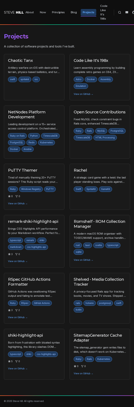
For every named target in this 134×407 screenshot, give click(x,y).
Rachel (80, 170)
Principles (58, 12)
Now (43, 12)
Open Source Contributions (100, 112)
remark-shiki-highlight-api (33, 221)
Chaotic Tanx (20, 60)
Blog (74, 12)
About (29, 12)
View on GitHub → (83, 94)
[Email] (127, 12)
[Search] (120, 12)
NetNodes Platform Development (27, 114)
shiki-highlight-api (25, 335)
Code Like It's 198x (103, 12)
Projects (88, 12)
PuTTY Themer (22, 170)
